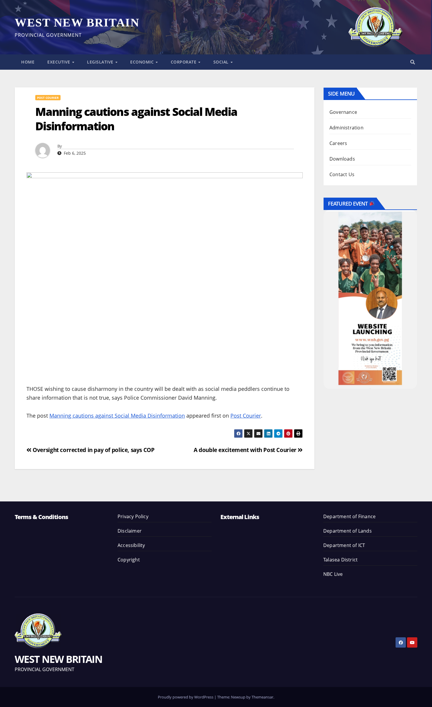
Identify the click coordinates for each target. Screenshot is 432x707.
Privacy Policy (133, 516)
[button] (412, 62)
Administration (346, 127)
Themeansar (262, 697)
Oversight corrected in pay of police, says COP (93, 450)
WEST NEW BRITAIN (77, 22)
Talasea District (340, 559)
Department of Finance (349, 516)
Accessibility (131, 545)
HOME (27, 62)
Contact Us (341, 174)
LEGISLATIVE (101, 62)
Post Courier (48, 98)
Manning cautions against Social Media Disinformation (117, 415)
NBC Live (333, 574)
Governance (343, 112)
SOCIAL (221, 62)
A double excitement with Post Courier (246, 450)
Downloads (342, 159)
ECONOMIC (142, 62)
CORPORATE (184, 62)
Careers (338, 143)
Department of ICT (344, 545)
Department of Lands (347, 531)
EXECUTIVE (59, 62)
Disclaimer (130, 531)
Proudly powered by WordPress (186, 697)
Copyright (129, 559)
